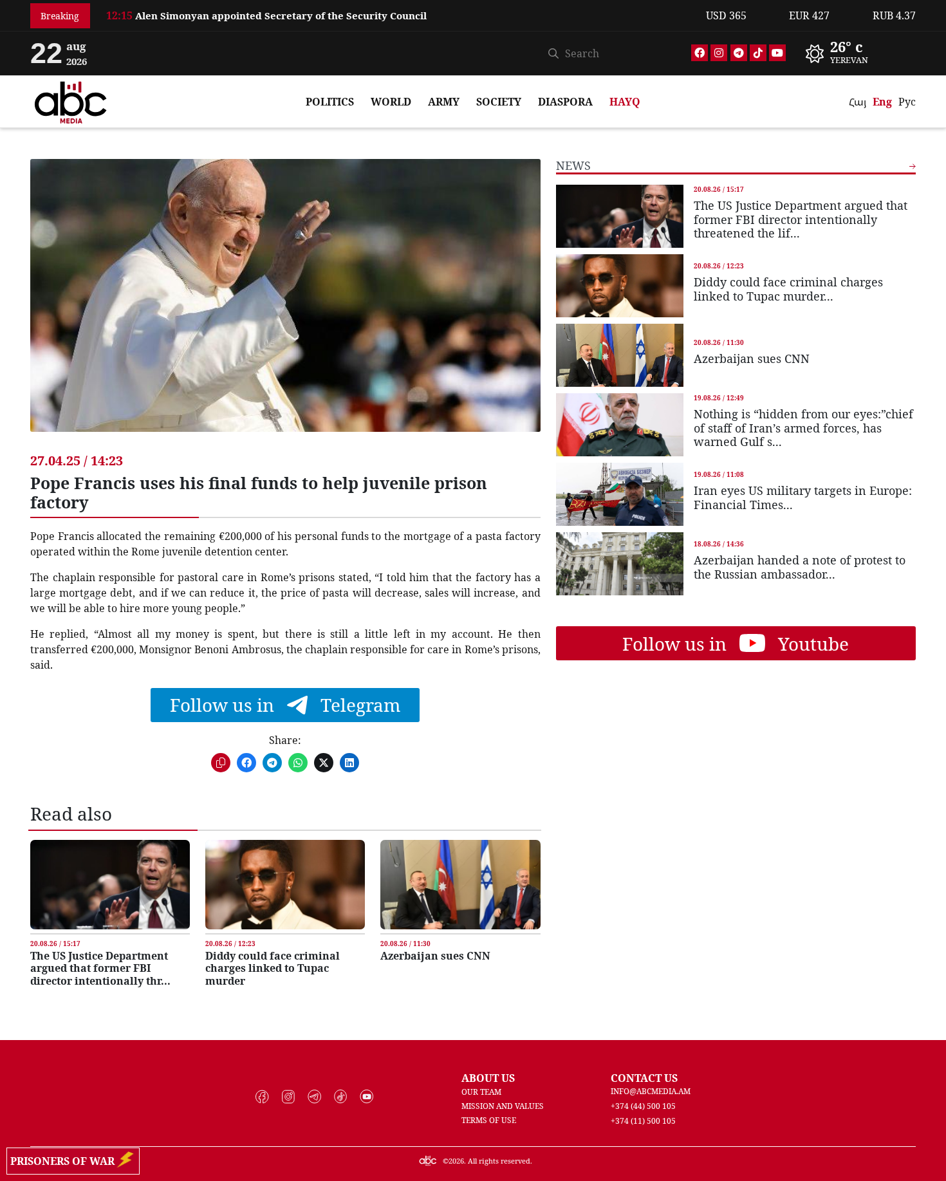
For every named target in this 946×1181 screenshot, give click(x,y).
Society (498, 102)
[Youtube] (777, 52)
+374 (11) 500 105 (643, 1120)
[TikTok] (758, 52)
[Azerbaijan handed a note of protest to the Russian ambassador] (619, 563)
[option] (398, 22)
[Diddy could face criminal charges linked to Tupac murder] (285, 884)
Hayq (624, 102)
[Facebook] (699, 52)
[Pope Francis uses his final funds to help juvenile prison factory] (285, 305)
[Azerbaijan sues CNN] (460, 884)
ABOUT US (488, 1078)
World (391, 102)
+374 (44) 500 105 (643, 1106)
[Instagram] (718, 52)
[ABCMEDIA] (70, 100)
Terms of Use (488, 1120)
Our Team (481, 1091)
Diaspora (565, 102)
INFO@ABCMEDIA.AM (651, 1091)
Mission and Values (502, 1106)
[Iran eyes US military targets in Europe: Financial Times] (619, 494)
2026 (456, 1160)
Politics (330, 102)
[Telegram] (738, 52)
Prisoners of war (65, 1161)
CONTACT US (644, 1078)
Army (443, 102)
